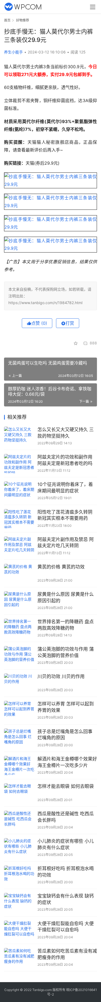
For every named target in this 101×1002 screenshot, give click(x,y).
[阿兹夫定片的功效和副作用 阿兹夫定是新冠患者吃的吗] (19, 463)
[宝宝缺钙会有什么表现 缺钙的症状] (19, 902)
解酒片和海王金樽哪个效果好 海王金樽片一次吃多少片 (67, 762)
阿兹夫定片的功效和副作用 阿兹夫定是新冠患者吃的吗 (64, 460)
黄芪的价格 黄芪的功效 (61, 567)
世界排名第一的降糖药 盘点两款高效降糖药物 (65, 625)
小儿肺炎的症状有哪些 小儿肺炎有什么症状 (65, 844)
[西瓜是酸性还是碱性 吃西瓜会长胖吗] (19, 820)
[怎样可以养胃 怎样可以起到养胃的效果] (19, 710)
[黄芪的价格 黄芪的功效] (19, 573)
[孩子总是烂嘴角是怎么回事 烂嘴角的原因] (19, 738)
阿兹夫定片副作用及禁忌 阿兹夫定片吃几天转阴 (65, 543)
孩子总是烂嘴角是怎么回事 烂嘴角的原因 (64, 735)
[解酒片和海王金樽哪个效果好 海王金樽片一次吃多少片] (19, 765)
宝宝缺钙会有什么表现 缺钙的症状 (65, 899)
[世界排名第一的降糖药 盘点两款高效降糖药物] (19, 628)
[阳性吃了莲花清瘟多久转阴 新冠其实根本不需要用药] (19, 518)
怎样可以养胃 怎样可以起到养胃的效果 (65, 707)
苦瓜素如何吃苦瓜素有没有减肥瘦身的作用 (67, 954)
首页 (7, 20)
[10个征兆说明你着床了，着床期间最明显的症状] (19, 490)
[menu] (92, 7)
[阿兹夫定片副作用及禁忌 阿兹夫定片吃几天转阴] (19, 546)
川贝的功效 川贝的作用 (61, 676)
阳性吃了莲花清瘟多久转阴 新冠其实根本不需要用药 (64, 515)
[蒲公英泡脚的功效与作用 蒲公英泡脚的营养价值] (19, 655)
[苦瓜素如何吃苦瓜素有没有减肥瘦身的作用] (19, 957)
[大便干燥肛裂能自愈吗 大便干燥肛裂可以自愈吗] (19, 930)
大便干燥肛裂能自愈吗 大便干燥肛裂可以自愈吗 (65, 927)
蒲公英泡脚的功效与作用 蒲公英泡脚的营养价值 (65, 652)
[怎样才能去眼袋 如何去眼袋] (19, 792)
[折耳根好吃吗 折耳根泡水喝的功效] (19, 875)
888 (93, 343)
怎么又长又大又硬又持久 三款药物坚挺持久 (65, 433)
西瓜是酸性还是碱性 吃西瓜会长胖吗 (65, 817)
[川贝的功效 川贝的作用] (19, 683)
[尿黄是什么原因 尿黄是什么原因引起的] (19, 600)
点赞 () (39, 323)
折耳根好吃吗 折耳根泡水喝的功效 (65, 872)
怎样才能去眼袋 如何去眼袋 (65, 786)
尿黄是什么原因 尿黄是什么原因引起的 (65, 597)
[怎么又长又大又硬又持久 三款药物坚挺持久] (19, 436)
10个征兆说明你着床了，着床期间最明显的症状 (65, 487)
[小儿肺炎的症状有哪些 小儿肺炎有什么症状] (19, 847)
